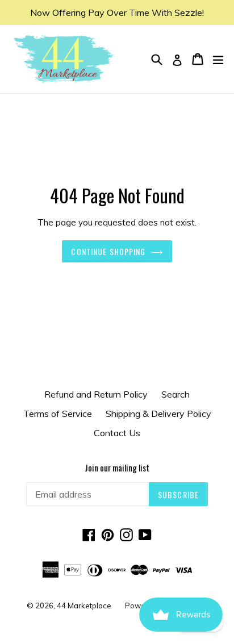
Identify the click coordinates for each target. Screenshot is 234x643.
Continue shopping (108, 251)
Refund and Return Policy (96, 394)
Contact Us (117, 433)
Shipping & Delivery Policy (158, 413)
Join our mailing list (117, 467)
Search (175, 394)
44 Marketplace (84, 605)
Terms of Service (57, 413)
